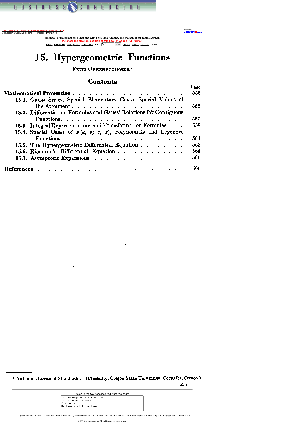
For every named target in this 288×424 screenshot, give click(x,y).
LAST (77, 44)
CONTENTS (87, 44)
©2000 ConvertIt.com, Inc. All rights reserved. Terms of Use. (102, 421)
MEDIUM (145, 44)
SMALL (135, 44)
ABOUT (126, 44)
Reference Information (46, 33)
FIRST (49, 44)
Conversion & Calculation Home (17, 33)
